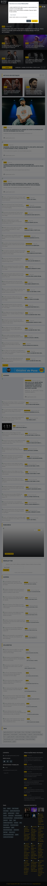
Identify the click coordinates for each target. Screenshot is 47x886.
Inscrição (34, 21)
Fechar (28, 21)
